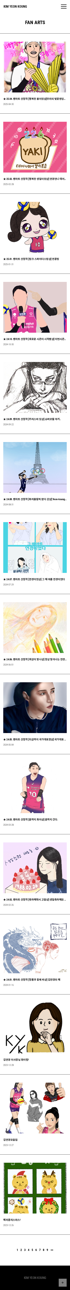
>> (52, 1250)
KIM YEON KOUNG (15, 6)
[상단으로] (63, 1283)
